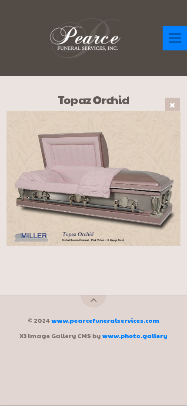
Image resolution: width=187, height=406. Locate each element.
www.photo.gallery (134, 335)
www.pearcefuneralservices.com (105, 320)
